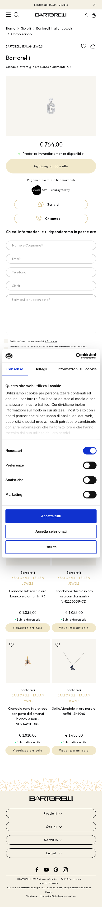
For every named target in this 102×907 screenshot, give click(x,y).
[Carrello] (92, 15)
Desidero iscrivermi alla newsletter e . (48, 348)
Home (10, 28)
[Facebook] (36, 869)
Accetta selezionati (51, 531)
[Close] (94, 4)
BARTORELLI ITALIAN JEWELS (51, 4)
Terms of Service (80, 887)
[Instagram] (65, 869)
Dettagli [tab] (40, 369)
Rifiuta (51, 547)
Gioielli (26, 28)
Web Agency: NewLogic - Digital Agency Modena (51, 896)
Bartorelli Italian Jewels (54, 28)
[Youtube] (46, 869)
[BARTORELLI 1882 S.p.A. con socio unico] (51, 15)
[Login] (84, 15)
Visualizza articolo (27, 628)
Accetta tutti (51, 516)
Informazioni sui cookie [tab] (77, 369)
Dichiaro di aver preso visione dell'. (33, 341)
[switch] (90, 465)
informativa (51, 341)
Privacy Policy (63, 887)
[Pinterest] (55, 869)
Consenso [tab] (14, 369)
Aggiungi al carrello (51, 166)
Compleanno (21, 33)
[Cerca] (16, 15)
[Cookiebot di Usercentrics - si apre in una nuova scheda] (76, 356)
